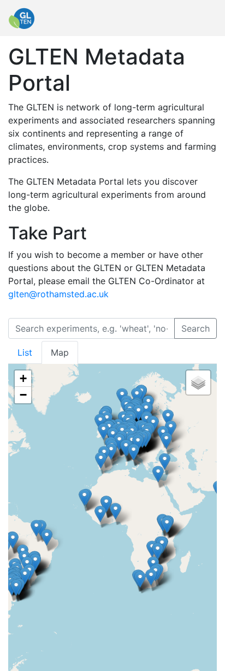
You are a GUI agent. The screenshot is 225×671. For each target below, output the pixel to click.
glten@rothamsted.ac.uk (58, 294)
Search (195, 328)
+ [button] (23, 378)
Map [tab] (60, 352)
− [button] (23, 395)
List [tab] (24, 352)
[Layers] (198, 382)
